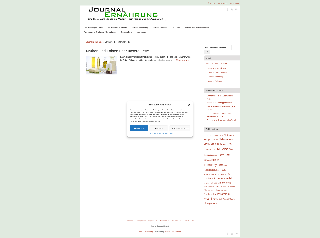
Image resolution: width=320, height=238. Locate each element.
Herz (216, 159)
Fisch (215, 149)
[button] (189, 104)
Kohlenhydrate (209, 174)
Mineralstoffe (224, 182)
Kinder (223, 170)
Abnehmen (208, 135)
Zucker (233, 199)
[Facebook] (227, 9)
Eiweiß (207, 144)
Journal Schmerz (159, 28)
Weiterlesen (182, 60)
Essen (225, 144)
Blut (221, 135)
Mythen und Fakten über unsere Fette (117, 51)
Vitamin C (224, 194)
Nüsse (211, 187)
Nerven (206, 186)
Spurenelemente (221, 190)
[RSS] (232, 9)
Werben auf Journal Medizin (196, 28)
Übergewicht (211, 203)
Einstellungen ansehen (180, 128)
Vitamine (209, 198)
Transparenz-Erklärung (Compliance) (100, 32)
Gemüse (224, 155)
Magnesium (209, 183)
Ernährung (216, 143)
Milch (215, 183)
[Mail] (236, 9)
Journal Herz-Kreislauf (117, 28)
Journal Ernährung (140, 28)
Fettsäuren (207, 150)
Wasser (226, 199)
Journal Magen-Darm (93, 28)
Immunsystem (214, 165)
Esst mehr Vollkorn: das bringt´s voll (221, 120)
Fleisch (225, 149)
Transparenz (222, 3)
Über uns (211, 3)
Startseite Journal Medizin (216, 63)
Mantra (167, 232)
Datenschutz (126, 32)
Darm (216, 140)
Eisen (231, 139)
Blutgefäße (209, 139)
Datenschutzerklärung (156, 133)
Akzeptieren (139, 128)
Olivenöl (223, 187)
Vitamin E (219, 199)
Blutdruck (229, 135)
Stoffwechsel (211, 194)
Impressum (168, 133)
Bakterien (216, 135)
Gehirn (214, 155)
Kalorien (209, 169)
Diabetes (223, 139)
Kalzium (217, 170)
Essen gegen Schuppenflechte (219, 103)
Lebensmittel (224, 178)
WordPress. (177, 232)
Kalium (227, 165)
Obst (217, 186)
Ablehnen (158, 128)
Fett (230, 143)
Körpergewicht (220, 174)
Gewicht (208, 160)
